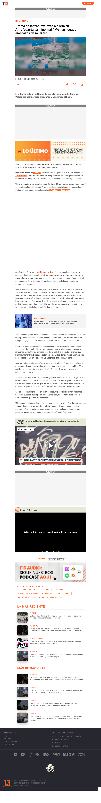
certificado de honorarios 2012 (66, 736)
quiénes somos (9, 733)
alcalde (46, 590)
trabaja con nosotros (62, 733)
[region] (50, 797)
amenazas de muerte (28, 593)
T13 (17, 85)
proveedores (8, 745)
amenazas (58, 590)
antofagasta (24, 590)
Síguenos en (40, 558)
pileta (68, 593)
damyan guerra (54, 597)
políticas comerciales (12, 741)
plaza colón (38, 597)
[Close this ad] (99, 789)
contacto (56, 743)
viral (36, 590)
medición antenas (60, 739)
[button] (67, 84)
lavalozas (23, 597)
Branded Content (60, 746)
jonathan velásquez (51, 593)
